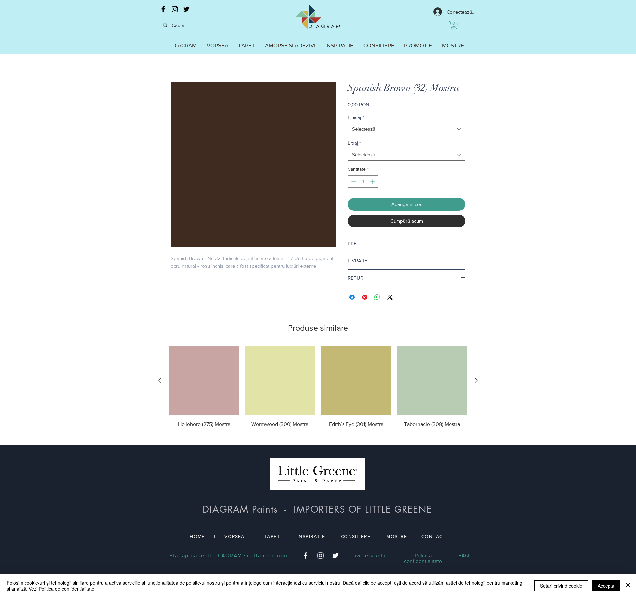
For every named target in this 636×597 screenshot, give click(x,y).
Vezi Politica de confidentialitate (61, 588)
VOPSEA (234, 536)
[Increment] (373, 181)
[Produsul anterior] (160, 380)
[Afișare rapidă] (204, 380)
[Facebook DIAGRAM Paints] (163, 9)
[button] (454, 25)
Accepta (606, 585)
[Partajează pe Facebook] (352, 297)
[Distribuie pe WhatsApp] (377, 297)
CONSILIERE (356, 536)
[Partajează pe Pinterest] (365, 297)
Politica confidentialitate (423, 558)
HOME (197, 536)
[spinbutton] (363, 181)
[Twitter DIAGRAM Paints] (186, 9)
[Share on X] (390, 297)
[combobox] (406, 129)
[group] (318, 393)
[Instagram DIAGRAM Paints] (175, 9)
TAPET (272, 536)
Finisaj (356, 117)
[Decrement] (353, 181)
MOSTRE (396, 536)
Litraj (354, 143)
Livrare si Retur (369, 555)
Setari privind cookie (561, 585)
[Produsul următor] (476, 380)
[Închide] (628, 586)
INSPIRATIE (311, 536)
